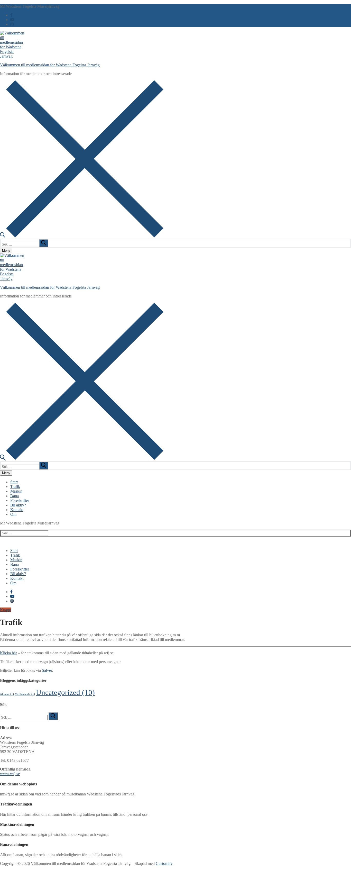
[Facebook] (11, 15)
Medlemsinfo (25, 694)
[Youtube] (12, 19)
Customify (164, 863)
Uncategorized (65, 692)
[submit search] (43, 243)
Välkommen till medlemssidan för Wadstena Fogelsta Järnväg (50, 65)
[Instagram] (12, 24)
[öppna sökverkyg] (81, 236)
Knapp (5, 610)
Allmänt (7, 694)
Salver (47, 670)
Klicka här (8, 653)
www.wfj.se (10, 774)
